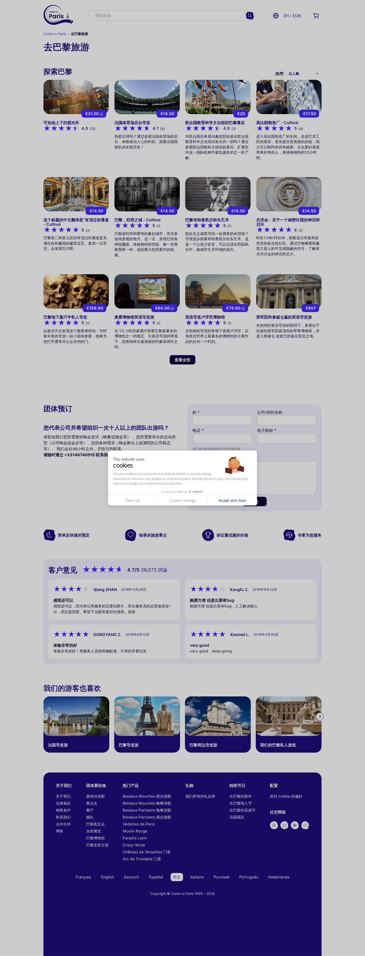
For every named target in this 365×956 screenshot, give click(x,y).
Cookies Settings (182, 500)
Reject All (133, 500)
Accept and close (232, 500)
